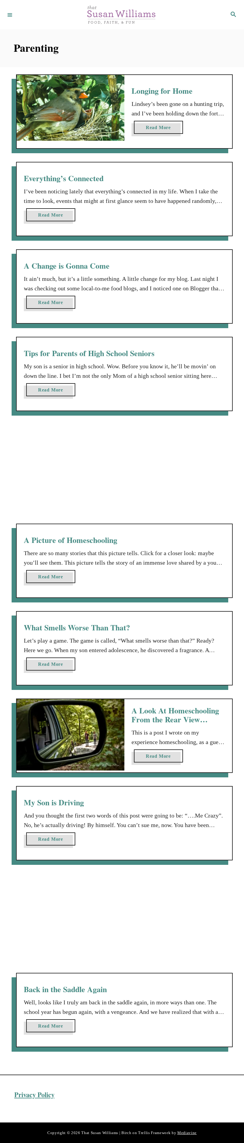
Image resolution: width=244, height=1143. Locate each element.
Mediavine (187, 1132)
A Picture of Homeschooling (70, 540)
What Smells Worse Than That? (77, 627)
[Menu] (10, 14)
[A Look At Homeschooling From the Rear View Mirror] (70, 735)
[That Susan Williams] (121, 15)
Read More (160, 129)
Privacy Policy (34, 1095)
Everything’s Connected (64, 178)
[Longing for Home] (70, 108)
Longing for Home (162, 90)
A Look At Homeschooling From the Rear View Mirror (175, 719)
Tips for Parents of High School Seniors (89, 353)
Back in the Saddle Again (65, 989)
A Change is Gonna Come (67, 265)
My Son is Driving (54, 802)
